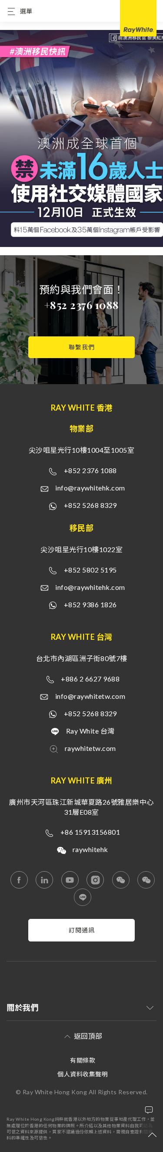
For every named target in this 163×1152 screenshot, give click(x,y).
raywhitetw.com (90, 748)
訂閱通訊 (82, 930)
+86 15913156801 (90, 832)
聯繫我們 (82, 347)
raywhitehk (90, 849)
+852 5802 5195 (90, 570)
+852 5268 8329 (90, 505)
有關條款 (82, 1060)
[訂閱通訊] (81, 939)
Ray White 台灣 (90, 731)
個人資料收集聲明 (82, 1074)
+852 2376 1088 (81, 305)
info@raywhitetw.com (90, 696)
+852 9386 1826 (90, 604)
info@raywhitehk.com (90, 488)
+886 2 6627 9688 (90, 679)
